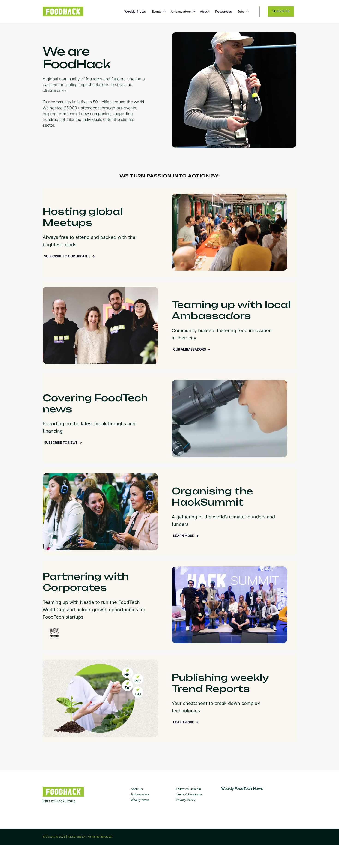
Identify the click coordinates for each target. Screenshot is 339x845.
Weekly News (135, 11)
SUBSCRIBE (280, 11)
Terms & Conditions (189, 794)
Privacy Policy (185, 800)
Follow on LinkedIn (188, 789)
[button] (161, 11)
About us (137, 789)
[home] (83, 12)
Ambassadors (140, 794)
